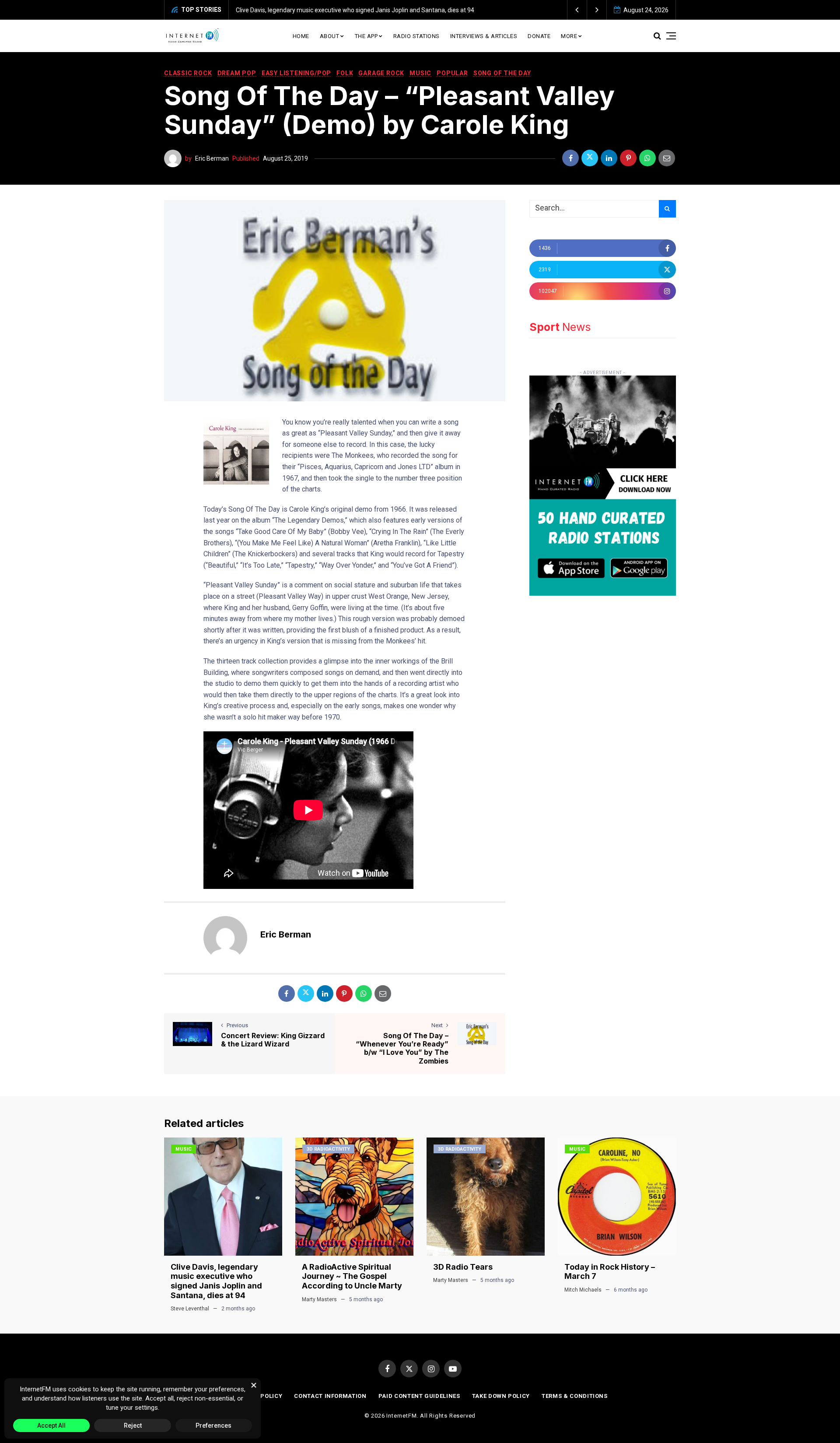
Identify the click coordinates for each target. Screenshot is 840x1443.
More (569, 36)
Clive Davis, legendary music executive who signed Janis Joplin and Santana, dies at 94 (355, 10)
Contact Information (330, 1396)
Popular (452, 73)
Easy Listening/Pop (296, 73)
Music (420, 73)
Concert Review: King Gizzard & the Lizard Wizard (273, 1039)
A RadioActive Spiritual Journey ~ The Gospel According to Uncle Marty (352, 1276)
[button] (577, 10)
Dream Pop (236, 73)
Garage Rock (381, 73)
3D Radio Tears (463, 1266)
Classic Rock (188, 73)
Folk (344, 73)
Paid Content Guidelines (419, 1396)
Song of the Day (502, 73)
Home (301, 36)
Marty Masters (319, 1299)
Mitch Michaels (583, 1290)
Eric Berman (212, 158)
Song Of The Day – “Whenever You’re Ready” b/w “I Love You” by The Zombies (402, 1048)
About (330, 36)
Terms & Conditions (575, 1396)
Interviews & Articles (484, 36)
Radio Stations (416, 36)
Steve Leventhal (190, 1309)
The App (366, 36)
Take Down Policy (501, 1396)
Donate (539, 36)
